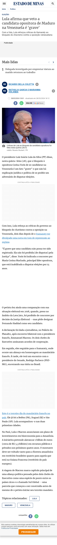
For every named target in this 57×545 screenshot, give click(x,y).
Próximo (53, 62)
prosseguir (28, 532)
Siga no (29, 103)
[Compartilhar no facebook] (15, 103)
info (37, 84)
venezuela (25, 505)
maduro (8, 505)
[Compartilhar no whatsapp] (21, 103)
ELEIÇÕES (5, 14)
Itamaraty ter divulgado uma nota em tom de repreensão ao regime (26, 238)
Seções (4, 3)
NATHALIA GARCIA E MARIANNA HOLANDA (25, 91)
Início (4, 9)
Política (12, 9)
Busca (53, 3)
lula (34, 498)
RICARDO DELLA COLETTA (21, 84)
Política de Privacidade (9, 528)
